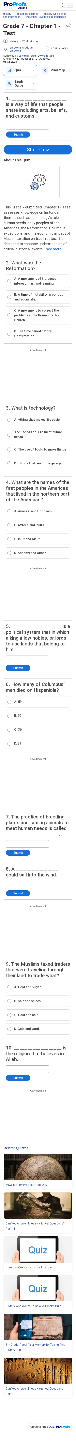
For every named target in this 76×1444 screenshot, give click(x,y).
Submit (18, 134)
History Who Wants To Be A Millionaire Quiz (33, 1306)
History (14, 41)
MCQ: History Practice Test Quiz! (27, 1184)
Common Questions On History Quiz (29, 1267)
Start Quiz (38, 149)
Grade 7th (27, 47)
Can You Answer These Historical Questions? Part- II (35, 1391)
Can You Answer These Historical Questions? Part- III (35, 1226)
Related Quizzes (16, 1148)
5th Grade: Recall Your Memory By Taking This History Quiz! (35, 1347)
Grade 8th (15, 50)
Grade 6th (15, 47)
